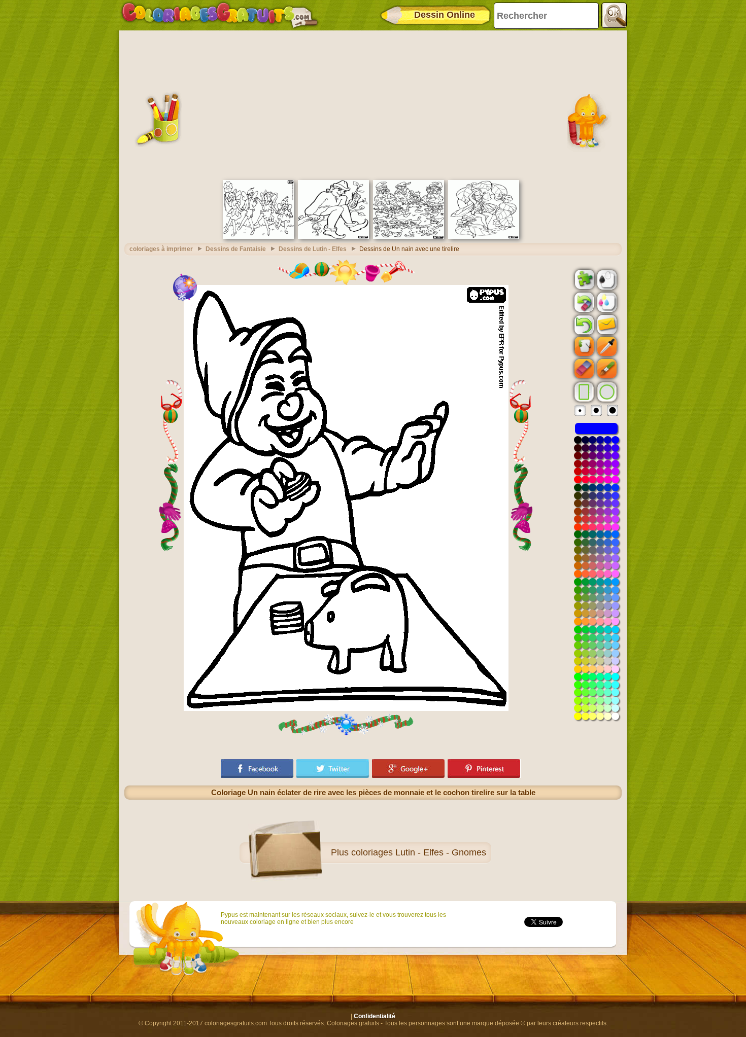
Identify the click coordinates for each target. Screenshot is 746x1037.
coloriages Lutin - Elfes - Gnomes (418, 852)
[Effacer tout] (583, 302)
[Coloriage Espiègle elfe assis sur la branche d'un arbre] (333, 236)
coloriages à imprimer (161, 249)
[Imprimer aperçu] (606, 279)
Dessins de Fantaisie (236, 249)
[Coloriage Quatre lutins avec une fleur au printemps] (258, 236)
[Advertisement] (373, 104)
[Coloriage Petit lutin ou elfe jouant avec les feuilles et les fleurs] (483, 236)
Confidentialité (374, 1016)
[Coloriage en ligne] (219, 15)
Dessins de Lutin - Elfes (313, 249)
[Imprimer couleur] (606, 301)
